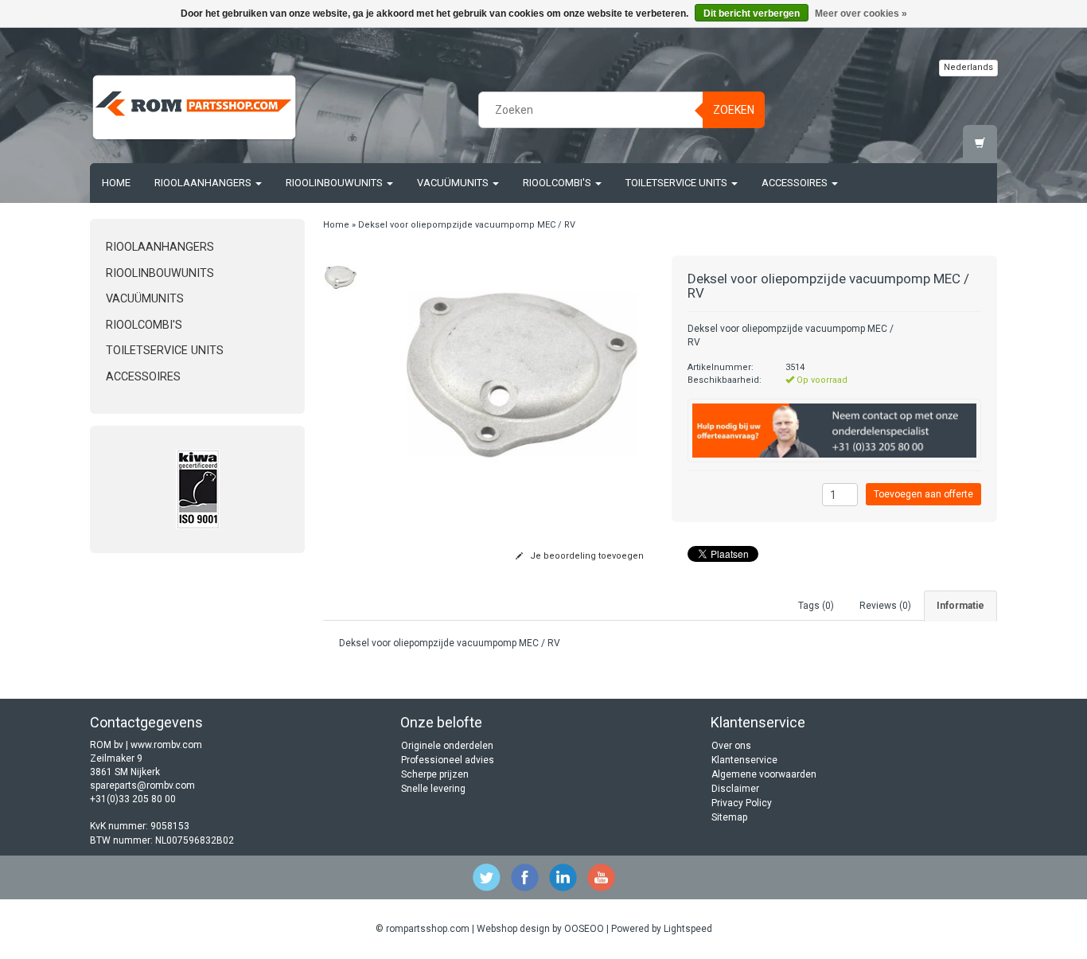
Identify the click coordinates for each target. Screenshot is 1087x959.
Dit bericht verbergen (751, 13)
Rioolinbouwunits (335, 183)
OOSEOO (584, 928)
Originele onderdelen (447, 745)
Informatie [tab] (960, 605)
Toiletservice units (677, 183)
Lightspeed (688, 928)
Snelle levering (433, 788)
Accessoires (796, 183)
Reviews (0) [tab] (885, 605)
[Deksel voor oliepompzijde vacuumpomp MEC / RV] (341, 277)
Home (116, 183)
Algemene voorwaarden (763, 774)
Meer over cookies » (861, 13)
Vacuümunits (454, 183)
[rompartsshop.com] (194, 107)
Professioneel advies (447, 760)
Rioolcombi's (558, 183)
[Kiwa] (197, 489)
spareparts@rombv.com (142, 785)
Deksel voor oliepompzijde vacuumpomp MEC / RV (466, 225)
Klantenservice (744, 760)
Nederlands (968, 67)
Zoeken (733, 109)
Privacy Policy (741, 803)
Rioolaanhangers (204, 183)
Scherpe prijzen (435, 774)
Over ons (731, 745)
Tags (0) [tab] (816, 605)
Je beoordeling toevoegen (586, 556)
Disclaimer (735, 788)
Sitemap (729, 817)
